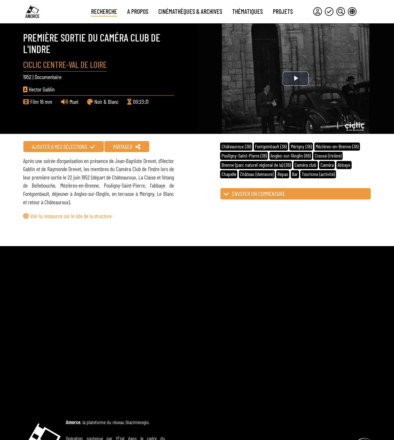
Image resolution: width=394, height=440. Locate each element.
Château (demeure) (256, 174)
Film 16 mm (41, 101)
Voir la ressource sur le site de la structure (71, 215)
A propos (137, 11)
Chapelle (229, 174)
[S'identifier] (317, 11)
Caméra (327, 165)
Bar (295, 174)
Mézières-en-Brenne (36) (337, 146)
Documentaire (48, 76)
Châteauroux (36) (236, 146)
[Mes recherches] (340, 11)
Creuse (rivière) (328, 155)
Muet (74, 101)
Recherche (104, 11)
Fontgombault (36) (271, 146)
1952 (27, 76)
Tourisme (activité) (318, 174)
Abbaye (343, 165)
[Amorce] (32, 11)
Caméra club (305, 165)
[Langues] (352, 11)
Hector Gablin (42, 89)
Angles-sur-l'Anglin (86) (291, 155)
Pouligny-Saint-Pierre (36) (244, 155)
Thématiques (247, 11)
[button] (295, 193)
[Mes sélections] (329, 11)
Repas (282, 174)
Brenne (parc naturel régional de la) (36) (256, 165)
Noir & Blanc (106, 101)
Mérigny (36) (301, 146)
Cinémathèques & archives (190, 11)
